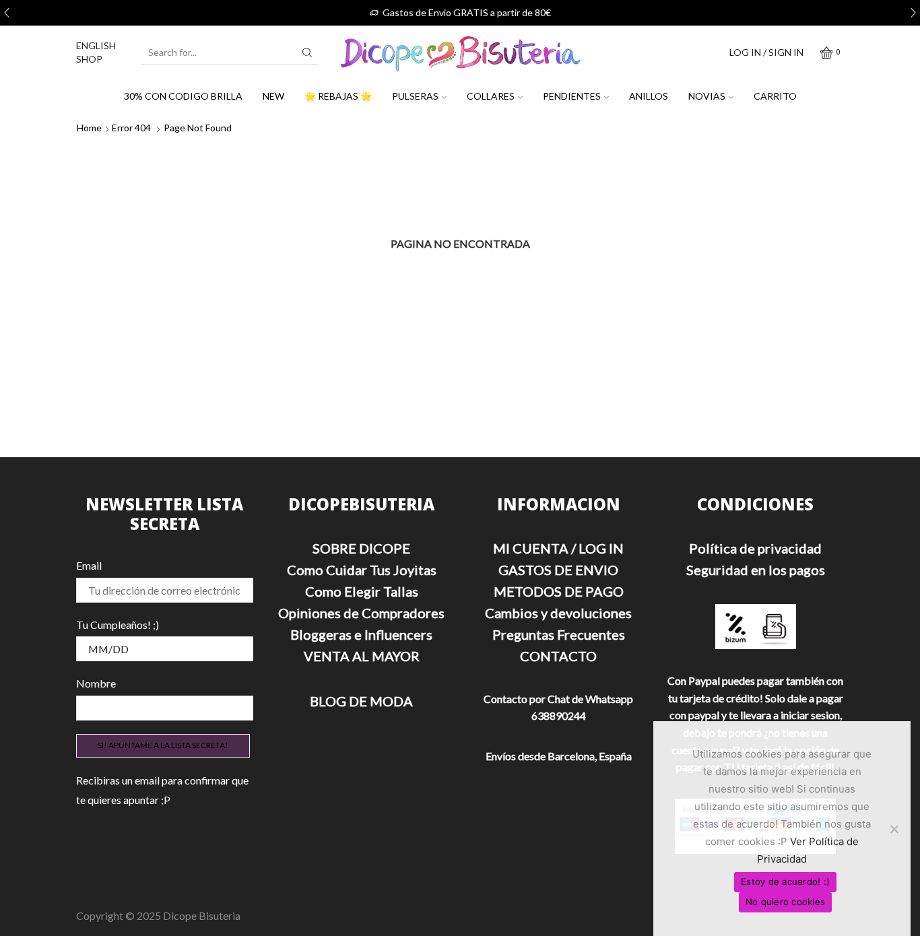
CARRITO (775, 96)
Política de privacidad (755, 548)
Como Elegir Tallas (361, 591)
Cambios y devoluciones (558, 613)
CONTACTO (558, 656)
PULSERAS (415, 96)
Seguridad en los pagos (755, 570)
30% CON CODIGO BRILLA (183, 96)
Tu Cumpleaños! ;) (117, 624)
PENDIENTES (572, 96)
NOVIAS (706, 96)
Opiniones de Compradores (361, 613)
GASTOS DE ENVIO (558, 570)
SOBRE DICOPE (361, 548)
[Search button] (307, 52)
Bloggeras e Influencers (361, 634)
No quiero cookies (785, 901)
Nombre (96, 683)
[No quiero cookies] (893, 829)
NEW (273, 96)
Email (89, 565)
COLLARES (491, 96)
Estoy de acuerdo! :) (785, 881)
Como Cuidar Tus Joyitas (361, 570)
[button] (6, 13)
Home (89, 127)
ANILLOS (648, 96)
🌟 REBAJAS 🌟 (338, 96)
